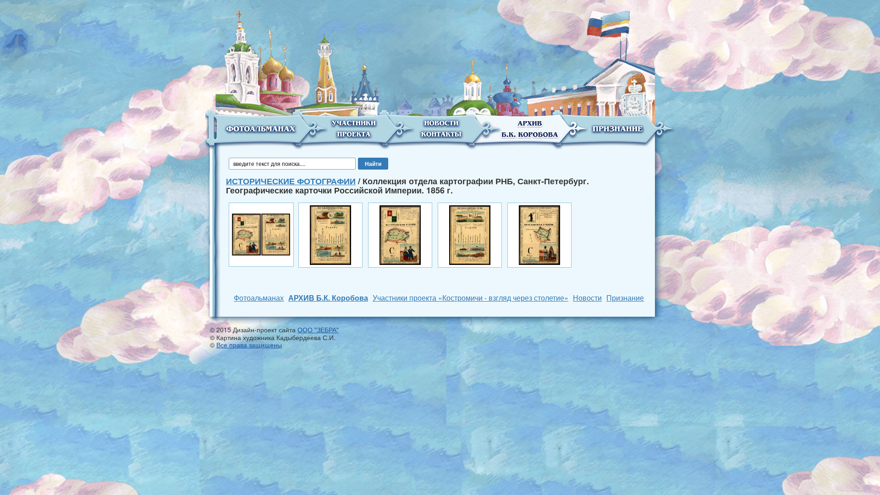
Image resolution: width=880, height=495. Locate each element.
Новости (587, 297)
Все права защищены (249, 344)
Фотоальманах (259, 297)
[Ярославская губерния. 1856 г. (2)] (539, 234)
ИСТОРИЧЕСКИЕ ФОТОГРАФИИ (291, 181)
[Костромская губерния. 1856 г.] (400, 234)
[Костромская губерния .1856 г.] (330, 234)
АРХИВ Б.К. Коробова (328, 297)
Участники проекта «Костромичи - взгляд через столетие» (470, 297)
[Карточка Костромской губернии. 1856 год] (261, 233)
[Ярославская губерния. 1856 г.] (469, 234)
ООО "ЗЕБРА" (318, 329)
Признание (625, 297)
